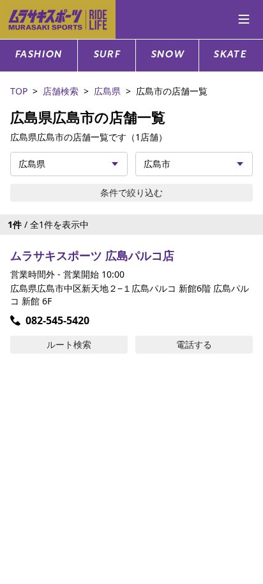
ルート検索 (69, 344)
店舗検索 (61, 91)
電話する (194, 344)
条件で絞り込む (131, 192)
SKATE (229, 55)
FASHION (39, 55)
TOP (18, 91)
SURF (107, 55)
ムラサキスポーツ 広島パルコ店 (92, 255)
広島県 (107, 91)
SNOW (167, 55)
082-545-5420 (57, 320)
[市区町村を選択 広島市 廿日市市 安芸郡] (194, 164)
